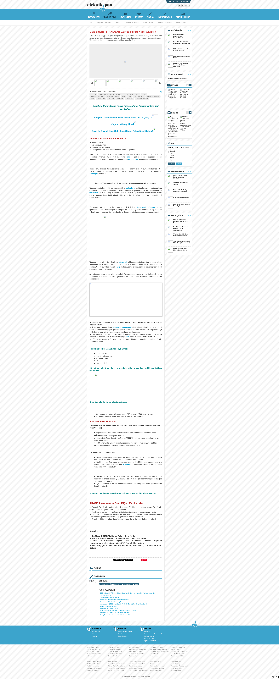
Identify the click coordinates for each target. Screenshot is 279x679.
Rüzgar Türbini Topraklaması (116, 666)
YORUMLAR (97, 568)
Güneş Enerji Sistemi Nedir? (116, 664)
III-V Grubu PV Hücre (133, 94)
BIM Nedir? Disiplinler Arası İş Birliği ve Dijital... (181, 49)
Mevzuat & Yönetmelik (164, 23)
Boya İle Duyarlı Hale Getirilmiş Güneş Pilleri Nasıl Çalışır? (122, 131)
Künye (94, 634)
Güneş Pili (141, 96)
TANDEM (93, 94)
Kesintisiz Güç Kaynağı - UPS (179, 651)
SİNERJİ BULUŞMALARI (183, 17)
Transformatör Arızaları (135, 666)
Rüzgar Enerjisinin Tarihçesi (116, 668)
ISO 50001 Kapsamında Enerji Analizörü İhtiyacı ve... (182, 42)
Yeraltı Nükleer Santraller (136, 653)
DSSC (144, 94)
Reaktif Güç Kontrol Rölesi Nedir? (181, 57)
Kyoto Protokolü (112, 661)
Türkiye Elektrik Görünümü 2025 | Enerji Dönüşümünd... (182, 242)
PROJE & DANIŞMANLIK (165, 17)
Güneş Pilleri (129, 98)
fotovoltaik (93, 193)
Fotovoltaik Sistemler (153, 96)
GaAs (129, 96)
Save (145, 559)
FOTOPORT (174, 85)
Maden (172, 157)
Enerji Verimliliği (175, 664)
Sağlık (172, 160)
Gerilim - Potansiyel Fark (178, 647)
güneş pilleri (133, 159)
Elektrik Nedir (175, 649)
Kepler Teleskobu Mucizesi (108, 606)
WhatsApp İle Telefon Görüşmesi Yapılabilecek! (115, 613)
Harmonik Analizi (176, 661)
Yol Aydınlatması (134, 647)
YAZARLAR (150, 17)
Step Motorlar (133, 656)
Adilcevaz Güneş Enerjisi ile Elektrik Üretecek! (114, 599)
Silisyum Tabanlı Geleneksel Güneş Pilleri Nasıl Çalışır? (123, 117)
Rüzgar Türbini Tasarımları (137, 661)
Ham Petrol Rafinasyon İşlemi (109, 597)
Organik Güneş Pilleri (122, 124)
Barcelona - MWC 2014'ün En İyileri (111, 602)
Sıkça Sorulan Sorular (125, 631)
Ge (135, 96)
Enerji (92, 98)
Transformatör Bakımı (135, 668)
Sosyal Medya (122, 636)
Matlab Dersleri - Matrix (94, 661)
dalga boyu (130, 188)
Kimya (172, 155)
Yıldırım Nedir (91, 656)
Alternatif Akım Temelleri (157, 668)
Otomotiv (172, 151)
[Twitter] (183, 6)
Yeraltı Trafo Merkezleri (115, 653)
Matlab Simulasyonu (93, 670)
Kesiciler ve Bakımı (155, 661)
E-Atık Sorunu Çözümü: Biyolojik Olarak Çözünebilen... (180, 228)
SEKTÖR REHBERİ (125, 17)
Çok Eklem (111, 98)
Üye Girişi (185, 1)
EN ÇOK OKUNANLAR (177, 171)
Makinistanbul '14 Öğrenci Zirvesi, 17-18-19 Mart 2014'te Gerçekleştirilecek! (123, 604)
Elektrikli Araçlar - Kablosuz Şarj (159, 651)
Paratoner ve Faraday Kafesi (179, 666)
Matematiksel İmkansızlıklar (109, 608)
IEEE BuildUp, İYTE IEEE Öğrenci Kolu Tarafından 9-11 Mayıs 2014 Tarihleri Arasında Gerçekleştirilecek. (127, 594)
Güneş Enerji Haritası (114, 649)
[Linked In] (186, 6)
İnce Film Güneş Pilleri (97, 96)
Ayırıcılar (152, 664)
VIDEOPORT (174, 113)
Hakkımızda (96, 631)
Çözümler (147, 631)
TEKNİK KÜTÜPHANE (110, 17)
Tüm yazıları (116, 584)
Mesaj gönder (127, 584)
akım (127, 337)
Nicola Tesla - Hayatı (93, 651)
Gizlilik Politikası (149, 638)
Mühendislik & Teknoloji (131, 23)
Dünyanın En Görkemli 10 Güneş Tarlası (172, 96)
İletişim (94, 636)
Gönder (171, 163)
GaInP (124, 96)
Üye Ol (177, 1)
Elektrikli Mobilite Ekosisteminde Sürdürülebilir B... (178, 36)
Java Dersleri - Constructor (95, 668)
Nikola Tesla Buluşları (93, 649)
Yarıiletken (109, 96)
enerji (118, 267)
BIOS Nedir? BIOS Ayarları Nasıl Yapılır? (181, 205)
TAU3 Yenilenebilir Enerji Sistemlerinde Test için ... (181, 234)
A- (157, 92)
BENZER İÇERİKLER (177, 215)
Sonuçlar (179, 163)
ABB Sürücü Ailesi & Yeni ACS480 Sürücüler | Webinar (185, 127)
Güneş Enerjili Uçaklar (114, 647)
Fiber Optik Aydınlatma (156, 647)
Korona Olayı (154, 656)
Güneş (117, 96)
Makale (117, 23)
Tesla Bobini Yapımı (93, 647)
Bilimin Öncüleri (148, 23)
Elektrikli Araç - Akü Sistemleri (158, 649)
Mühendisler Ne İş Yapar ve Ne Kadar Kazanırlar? (181, 190)
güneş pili (93, 174)
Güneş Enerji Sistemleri (94, 653)
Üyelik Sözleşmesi (150, 640)
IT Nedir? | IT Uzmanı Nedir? (181, 197)
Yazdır (136, 584)
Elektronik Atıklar (113, 656)
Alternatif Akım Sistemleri (157, 666)
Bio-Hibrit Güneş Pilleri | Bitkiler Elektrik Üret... (180, 249)
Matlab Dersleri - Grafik (94, 664)
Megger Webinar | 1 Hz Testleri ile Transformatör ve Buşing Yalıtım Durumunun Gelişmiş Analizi (173, 132)
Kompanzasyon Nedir (135, 651)
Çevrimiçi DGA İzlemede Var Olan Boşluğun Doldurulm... (180, 65)
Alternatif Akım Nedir (156, 670)
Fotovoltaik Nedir (155, 653)
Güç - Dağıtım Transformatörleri (138, 670)
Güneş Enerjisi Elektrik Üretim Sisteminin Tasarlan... (180, 177)
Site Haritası (122, 634)
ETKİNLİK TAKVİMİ (177, 74)
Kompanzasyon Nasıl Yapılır (137, 649)
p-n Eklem (120, 98)
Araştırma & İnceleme (104, 23)
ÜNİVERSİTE (139, 17)
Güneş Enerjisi (101, 98)
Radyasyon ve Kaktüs (177, 656)
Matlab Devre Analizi (93, 666)
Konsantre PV (120, 94)
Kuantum (127, 464)
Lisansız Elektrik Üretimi (115, 651)
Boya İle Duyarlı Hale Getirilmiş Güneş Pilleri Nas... (180, 221)
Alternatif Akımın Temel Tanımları (180, 183)
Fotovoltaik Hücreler (142, 98)
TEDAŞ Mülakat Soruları (178, 653)
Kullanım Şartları (149, 636)
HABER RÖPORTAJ (94, 17)
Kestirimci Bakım (176, 670)
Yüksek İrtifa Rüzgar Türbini (116, 670)
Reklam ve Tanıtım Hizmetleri (153, 634)
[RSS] (189, 6)
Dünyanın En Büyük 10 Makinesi (184, 96)
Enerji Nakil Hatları (176, 668)
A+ (161, 92)
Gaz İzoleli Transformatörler (137, 664)
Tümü (90, 23)
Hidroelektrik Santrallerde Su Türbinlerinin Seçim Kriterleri (118, 610)
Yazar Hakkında (105, 584)
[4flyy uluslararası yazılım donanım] (275, 677)
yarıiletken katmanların (121, 327)
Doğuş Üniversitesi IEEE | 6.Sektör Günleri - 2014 (115, 615)
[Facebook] (179, 6)
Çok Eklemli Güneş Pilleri (106, 94)
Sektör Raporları (181, 23)
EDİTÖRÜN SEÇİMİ (176, 30)
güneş (129, 157)
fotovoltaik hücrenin (146, 207)
